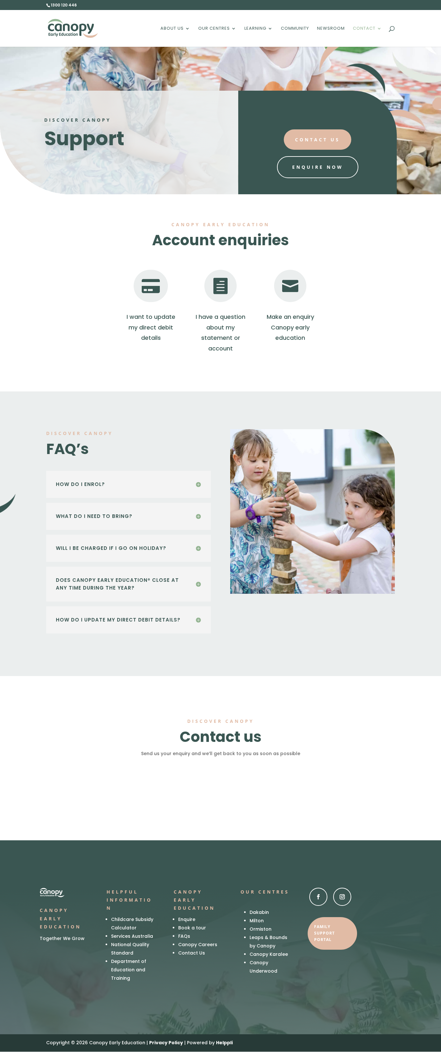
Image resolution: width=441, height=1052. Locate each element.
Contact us (317, 140)
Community (295, 28)
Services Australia (132, 936)
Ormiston (261, 929)
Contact (364, 28)
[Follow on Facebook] (318, 897)
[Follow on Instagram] (342, 897)
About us (172, 28)
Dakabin (259, 912)
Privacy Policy (166, 1042)
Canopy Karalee (269, 954)
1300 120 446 (64, 5)
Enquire (186, 919)
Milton (257, 920)
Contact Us (191, 953)
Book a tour (192, 928)
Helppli (224, 1042)
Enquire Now (317, 167)
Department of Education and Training (128, 969)
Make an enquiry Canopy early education (290, 327)
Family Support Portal (324, 933)
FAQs (184, 936)
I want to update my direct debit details (151, 327)
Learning (255, 28)
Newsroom (331, 28)
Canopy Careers (197, 944)
